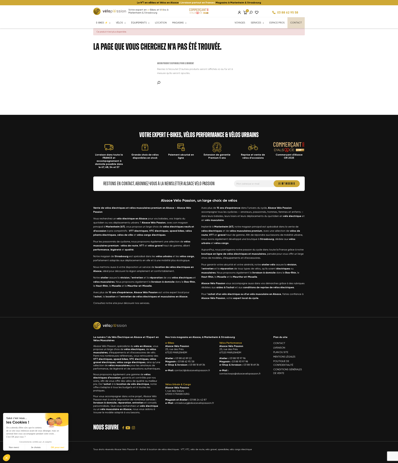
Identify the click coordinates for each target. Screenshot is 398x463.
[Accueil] (109, 11)
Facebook (123, 427)
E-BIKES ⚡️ (102, 22)
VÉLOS (119, 22)
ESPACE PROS (277, 22)
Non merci (14, 447)
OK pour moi (57, 447)
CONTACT (296, 22)
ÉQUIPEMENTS (139, 22)
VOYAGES (240, 22)
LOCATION (161, 22)
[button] (6, 457)
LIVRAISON (279, 347)
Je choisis (36, 447)
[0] (245, 12)
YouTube (128, 427)
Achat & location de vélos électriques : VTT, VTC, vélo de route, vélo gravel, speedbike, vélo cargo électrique (196, 449)
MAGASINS (178, 22)
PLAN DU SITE (280, 352)
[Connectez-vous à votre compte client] (239, 12)
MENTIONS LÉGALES (284, 356)
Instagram (133, 427)
